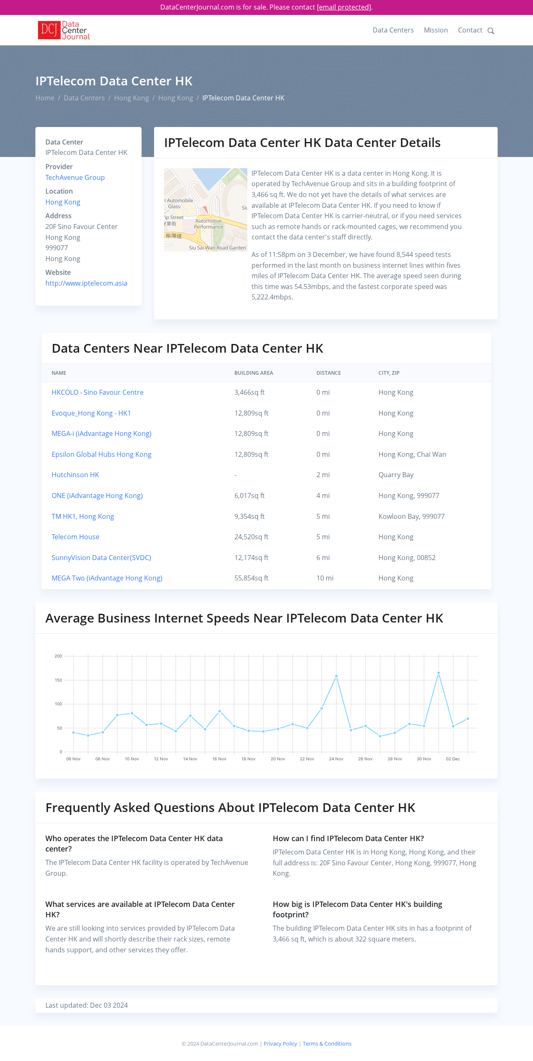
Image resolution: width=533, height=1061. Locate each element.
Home (45, 97)
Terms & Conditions (327, 1043)
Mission (436, 30)
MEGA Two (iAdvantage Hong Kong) (107, 578)
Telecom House (76, 536)
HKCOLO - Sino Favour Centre (98, 392)
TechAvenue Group (75, 177)
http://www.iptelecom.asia (86, 283)
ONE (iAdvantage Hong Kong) (97, 495)
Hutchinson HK (75, 474)
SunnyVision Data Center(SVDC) (101, 557)
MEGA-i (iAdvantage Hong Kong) (102, 433)
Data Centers (393, 30)
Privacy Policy (280, 1043)
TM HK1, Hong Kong (83, 516)
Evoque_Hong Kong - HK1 (91, 413)
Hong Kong (131, 97)
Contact (470, 30)
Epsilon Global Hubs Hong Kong (102, 454)
